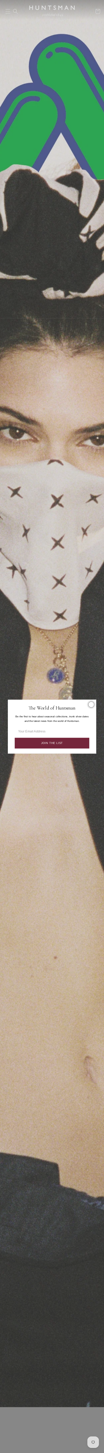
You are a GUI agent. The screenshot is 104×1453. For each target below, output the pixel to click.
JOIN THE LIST (52, 742)
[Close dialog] (91, 704)
